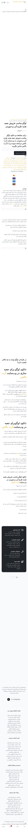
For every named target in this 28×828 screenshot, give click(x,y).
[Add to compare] (24, 155)
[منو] (2, 2)
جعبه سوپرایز (15, 159)
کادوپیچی (4, 167)
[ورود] (8, 2)
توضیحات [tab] (24, 188)
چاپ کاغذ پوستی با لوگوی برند (14, 759)
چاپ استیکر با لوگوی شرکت (14, 754)
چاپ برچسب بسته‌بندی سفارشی (14, 756)
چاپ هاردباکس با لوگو (14, 773)
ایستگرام (24, 159)
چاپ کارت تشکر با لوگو (14, 785)
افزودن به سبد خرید (20, 153)
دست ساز (14, 165)
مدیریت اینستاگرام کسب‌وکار (14, 725)
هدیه (14, 169)
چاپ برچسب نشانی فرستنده (14, 746)
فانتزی (8, 167)
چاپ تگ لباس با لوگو (14, 777)
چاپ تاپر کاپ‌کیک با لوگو (14, 801)
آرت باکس (8, 157)
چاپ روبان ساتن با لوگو (14, 775)
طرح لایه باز (14, 167)
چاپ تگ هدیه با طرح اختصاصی (14, 781)
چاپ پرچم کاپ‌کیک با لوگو (14, 806)
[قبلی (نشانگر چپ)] (2, 414)
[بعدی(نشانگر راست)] (25, 414)
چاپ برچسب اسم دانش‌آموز (14, 742)
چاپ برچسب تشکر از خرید (14, 744)
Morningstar (23, 394)
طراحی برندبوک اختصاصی (14, 719)
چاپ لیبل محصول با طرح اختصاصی (14, 750)
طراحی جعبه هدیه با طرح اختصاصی (14, 771)
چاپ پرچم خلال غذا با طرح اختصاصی (14, 808)
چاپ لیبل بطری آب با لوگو (14, 758)
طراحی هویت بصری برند (14, 717)
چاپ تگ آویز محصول (14, 779)
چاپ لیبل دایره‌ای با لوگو (14, 748)
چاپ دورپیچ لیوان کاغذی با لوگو (14, 810)
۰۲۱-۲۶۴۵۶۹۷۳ (15, 699)
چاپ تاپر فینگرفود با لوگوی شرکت (14, 803)
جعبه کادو (9, 159)
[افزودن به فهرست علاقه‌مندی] (25, 155)
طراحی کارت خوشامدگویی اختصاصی (14, 787)
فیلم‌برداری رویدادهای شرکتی (14, 732)
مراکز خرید (18, 157)
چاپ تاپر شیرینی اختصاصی (14, 804)
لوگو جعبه (18, 169)
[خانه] (25, 119)
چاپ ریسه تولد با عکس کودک (14, 799)
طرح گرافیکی (20, 167)
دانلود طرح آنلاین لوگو (17, 161)
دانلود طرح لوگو (21, 165)
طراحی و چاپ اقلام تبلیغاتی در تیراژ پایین (14, 812)
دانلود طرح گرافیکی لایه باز (17, 163)
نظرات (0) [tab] (24, 189)
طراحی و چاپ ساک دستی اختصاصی (14, 770)
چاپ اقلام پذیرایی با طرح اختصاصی (14, 814)
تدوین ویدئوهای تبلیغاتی (14, 728)
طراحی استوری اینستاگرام (14, 723)
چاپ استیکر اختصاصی (14, 752)
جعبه (20, 159)
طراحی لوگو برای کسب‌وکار (14, 715)
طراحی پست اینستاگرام (14, 721)
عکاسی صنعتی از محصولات (14, 730)
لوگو (22, 157)
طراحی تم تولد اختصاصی (14, 797)
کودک (25, 169)
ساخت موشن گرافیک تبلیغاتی (14, 726)
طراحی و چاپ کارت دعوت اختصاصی (14, 783)
